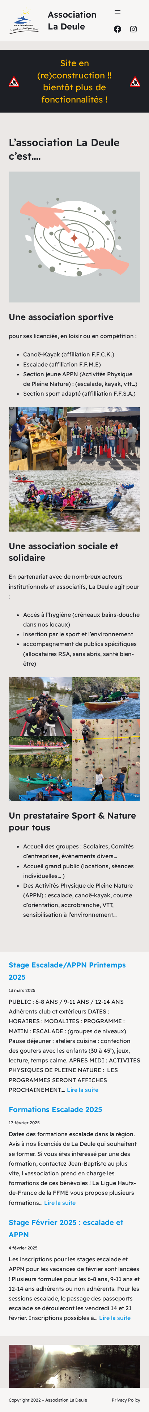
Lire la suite (82, 1089)
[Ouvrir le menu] (117, 12)
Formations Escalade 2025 (55, 1109)
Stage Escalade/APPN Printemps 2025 (67, 970)
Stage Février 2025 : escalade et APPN (66, 1228)
